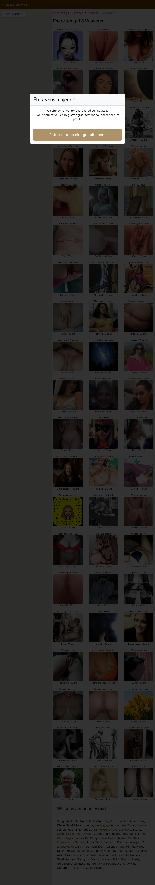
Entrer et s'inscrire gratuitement (77, 134)
